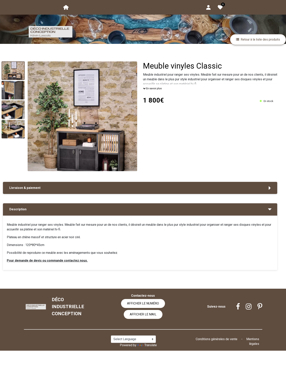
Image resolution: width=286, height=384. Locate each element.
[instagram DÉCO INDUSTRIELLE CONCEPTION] (246, 306)
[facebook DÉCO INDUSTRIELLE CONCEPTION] (235, 306)
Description (17, 209)
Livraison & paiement (24, 188)
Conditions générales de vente (217, 339)
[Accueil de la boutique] (66, 7)
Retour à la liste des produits (260, 39)
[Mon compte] (208, 7)
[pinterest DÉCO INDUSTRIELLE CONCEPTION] (257, 306)
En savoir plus (154, 88)
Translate (150, 345)
